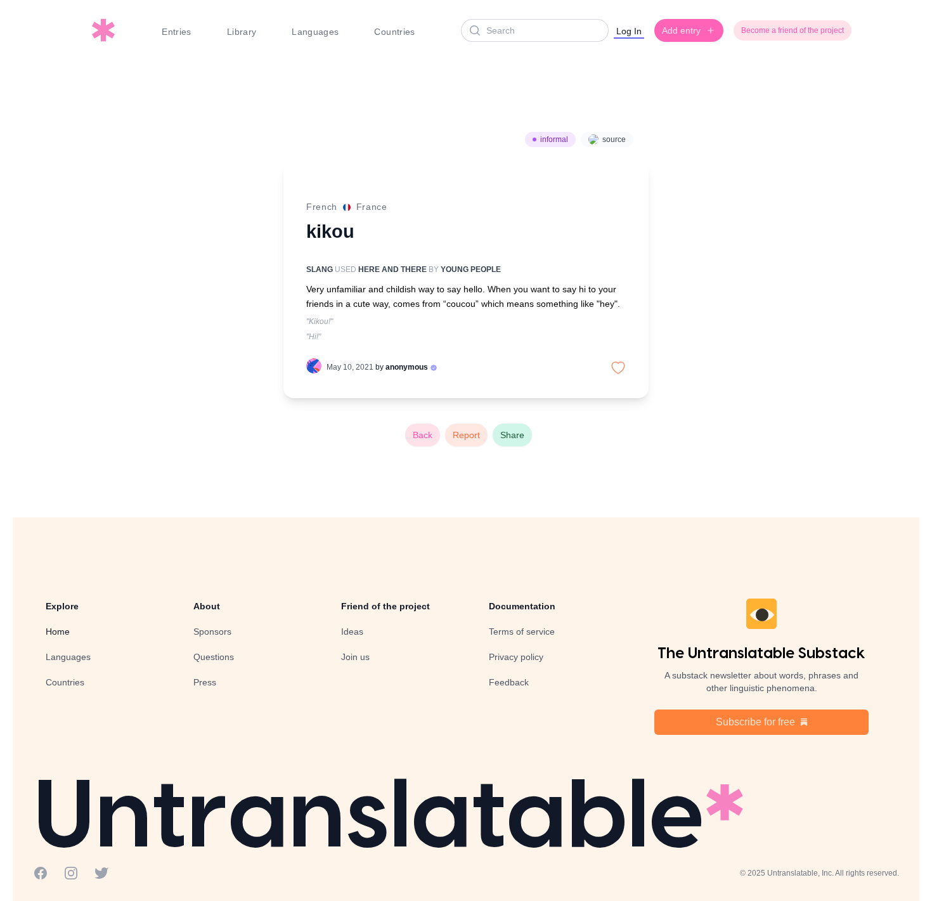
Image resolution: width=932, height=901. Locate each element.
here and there (392, 269)
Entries (176, 32)
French (321, 207)
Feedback (509, 682)
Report (466, 435)
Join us (355, 657)
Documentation (522, 606)
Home (58, 631)
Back (422, 435)
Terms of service (522, 631)
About (206, 606)
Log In (629, 31)
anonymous (406, 367)
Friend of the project (385, 606)
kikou (330, 231)
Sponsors (212, 631)
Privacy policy (516, 657)
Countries (394, 32)
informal (554, 139)
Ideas (352, 631)
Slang (319, 269)
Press (204, 682)
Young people (471, 269)
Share (512, 435)
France (371, 207)
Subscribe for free (755, 721)
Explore (62, 606)
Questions (213, 657)
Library (241, 32)
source (614, 139)
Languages (315, 32)
